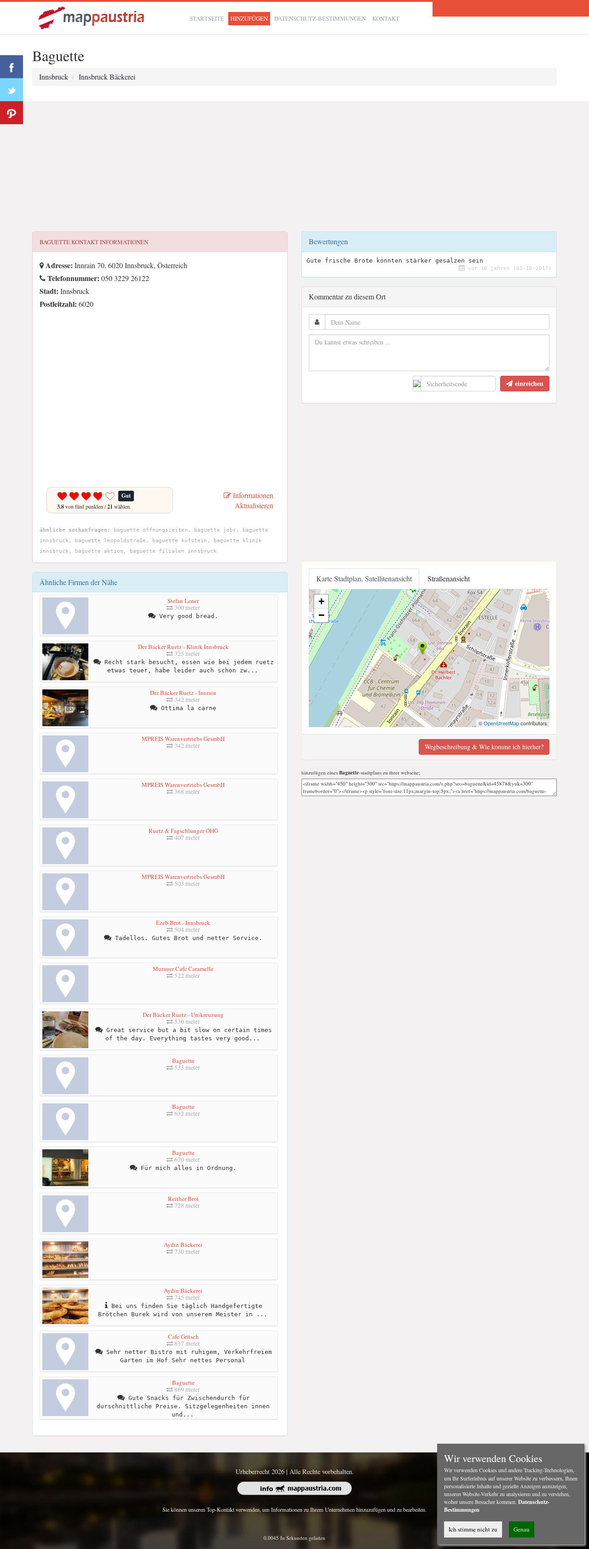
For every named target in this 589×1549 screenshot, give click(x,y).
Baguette (183, 1060)
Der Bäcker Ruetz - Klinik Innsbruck (183, 647)
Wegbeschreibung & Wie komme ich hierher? (484, 746)
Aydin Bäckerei (183, 1244)
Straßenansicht (448, 578)
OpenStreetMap (501, 723)
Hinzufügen (249, 18)
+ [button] (321, 601)
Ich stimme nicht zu (473, 1529)
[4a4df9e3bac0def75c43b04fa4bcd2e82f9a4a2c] (42, 316)
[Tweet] (11, 89)
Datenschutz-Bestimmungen (320, 18)
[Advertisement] (294, 166)
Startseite (207, 18)
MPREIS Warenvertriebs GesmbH (183, 738)
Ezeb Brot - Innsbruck (183, 922)
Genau (522, 1529)
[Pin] (11, 112)
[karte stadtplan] (92, 17)
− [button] (321, 615)
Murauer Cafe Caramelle (183, 968)
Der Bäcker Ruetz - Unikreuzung (183, 1014)
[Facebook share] (11, 66)
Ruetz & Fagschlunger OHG (183, 830)
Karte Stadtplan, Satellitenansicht (364, 578)
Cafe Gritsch (183, 1336)
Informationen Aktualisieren (252, 500)
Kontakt (385, 18)
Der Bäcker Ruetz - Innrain (183, 692)
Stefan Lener (183, 601)
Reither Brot (183, 1198)
